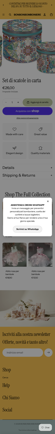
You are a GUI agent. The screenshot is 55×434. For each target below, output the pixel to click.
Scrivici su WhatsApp (27, 229)
